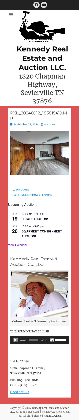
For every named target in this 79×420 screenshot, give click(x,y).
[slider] (61, 340)
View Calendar (17, 245)
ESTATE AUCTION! (34, 219)
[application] (39, 340)
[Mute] (52, 340)
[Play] (15, 340)
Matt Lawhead (54, 415)
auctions (49, 124)
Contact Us (19, 392)
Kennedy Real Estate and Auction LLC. (42, 58)
